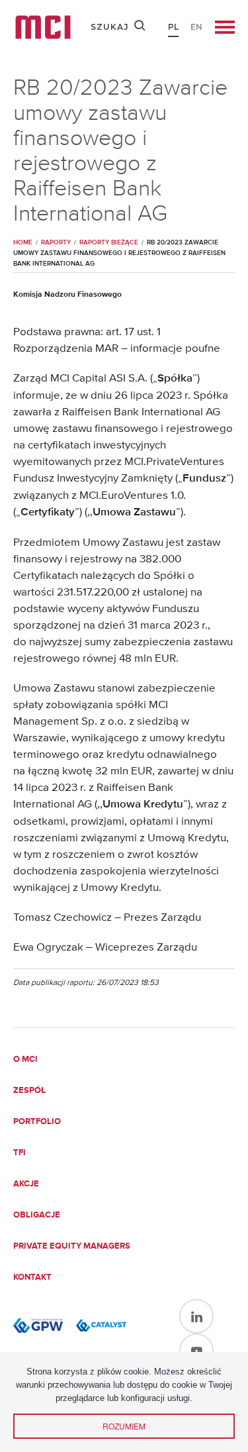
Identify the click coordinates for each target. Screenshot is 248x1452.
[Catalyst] (101, 1325)
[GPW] (38, 1325)
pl (173, 27)
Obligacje (36, 1215)
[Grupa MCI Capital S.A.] (43, 27)
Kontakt (32, 1277)
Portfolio (37, 1121)
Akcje (26, 1184)
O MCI (25, 1059)
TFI (19, 1153)
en (196, 27)
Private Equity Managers (71, 1246)
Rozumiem (124, 1425)
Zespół (29, 1090)
